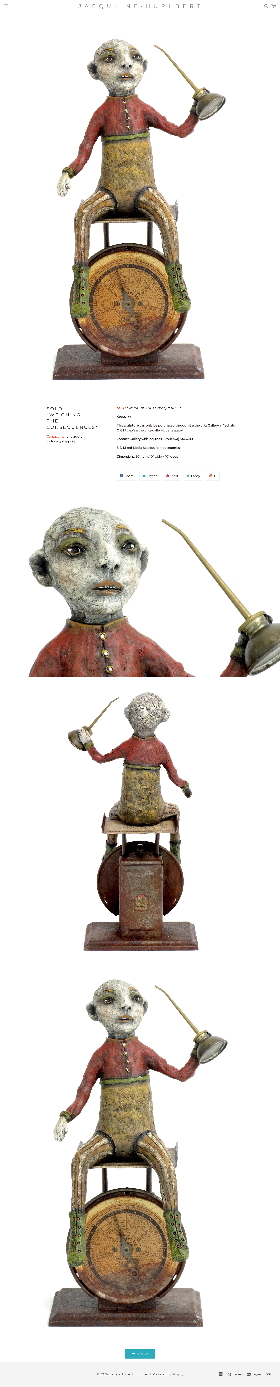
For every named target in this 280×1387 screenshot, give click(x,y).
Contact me (56, 436)
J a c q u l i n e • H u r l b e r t (140, 6)
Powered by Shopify (168, 1374)
